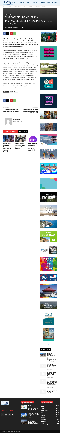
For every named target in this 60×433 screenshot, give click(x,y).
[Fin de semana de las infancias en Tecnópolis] (43, 392)
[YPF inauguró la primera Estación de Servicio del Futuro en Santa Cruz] (43, 366)
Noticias (11, 2)
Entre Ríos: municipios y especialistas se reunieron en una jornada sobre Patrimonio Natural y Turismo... (51, 357)
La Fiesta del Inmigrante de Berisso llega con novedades (11, 110)
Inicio (5, 2)
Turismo (16, 91)
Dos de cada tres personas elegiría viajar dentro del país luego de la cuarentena (33, 407)
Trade (27, 2)
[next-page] (6, 155)
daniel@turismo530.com (7, 410)
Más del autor (23, 131)
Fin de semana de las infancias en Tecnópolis (52, 391)
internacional (45, 2)
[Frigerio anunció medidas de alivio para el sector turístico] (20, 138)
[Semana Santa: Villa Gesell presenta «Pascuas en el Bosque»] (43, 374)
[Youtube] (13, 414)
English (54, 2)
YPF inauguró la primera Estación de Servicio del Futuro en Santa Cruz (51, 366)
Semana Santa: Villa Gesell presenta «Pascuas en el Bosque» (51, 374)
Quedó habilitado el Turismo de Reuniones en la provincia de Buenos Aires (30, 111)
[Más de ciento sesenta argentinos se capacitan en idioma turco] (24, 415)
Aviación (34, 2)
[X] (7, 33)
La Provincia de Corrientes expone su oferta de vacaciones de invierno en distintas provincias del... (52, 382)
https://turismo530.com (17, 121)
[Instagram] (6, 414)
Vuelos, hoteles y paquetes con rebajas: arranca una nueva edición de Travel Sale (32, 147)
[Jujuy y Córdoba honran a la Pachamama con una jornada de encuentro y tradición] (8, 138)
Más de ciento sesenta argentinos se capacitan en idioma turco (33, 414)
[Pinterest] (11, 33)
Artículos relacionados (10, 131)
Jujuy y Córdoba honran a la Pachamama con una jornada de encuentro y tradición (7, 147)
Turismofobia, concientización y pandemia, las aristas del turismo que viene (33, 422)
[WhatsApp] (14, 33)
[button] (57, 2)
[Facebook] (4, 33)
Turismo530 (9, 27)
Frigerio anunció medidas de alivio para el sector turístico (20, 146)
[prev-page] (4, 155)
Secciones (20, 2)
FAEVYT (11, 91)
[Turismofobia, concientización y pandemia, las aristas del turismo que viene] (24, 422)
